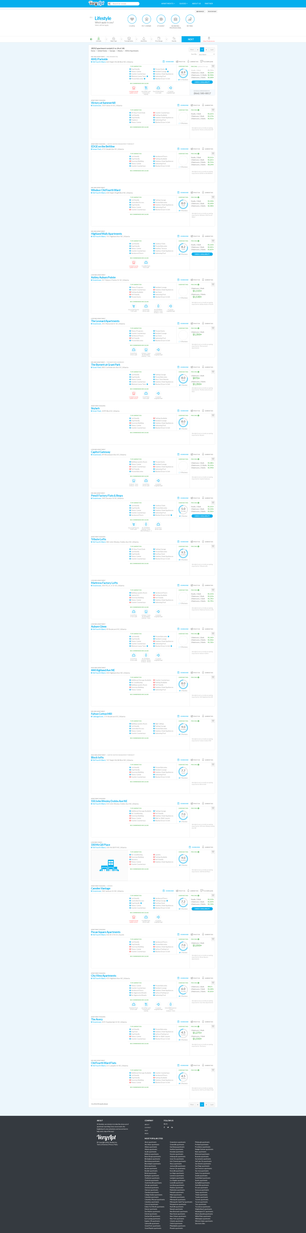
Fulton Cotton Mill (101, 713)
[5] (128, 39)
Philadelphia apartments (177, 1226)
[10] (173, 39)
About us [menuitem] (196, 4)
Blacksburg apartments (152, 1161)
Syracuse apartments (202, 1190)
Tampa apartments (201, 1192)
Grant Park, (96, 367)
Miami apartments (176, 1195)
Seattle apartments (201, 1176)
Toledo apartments (201, 1195)
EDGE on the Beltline (103, 146)
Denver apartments (151, 1209)
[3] (113, 39)
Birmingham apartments (152, 1159)
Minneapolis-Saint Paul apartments (181, 1202)
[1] (98, 39)
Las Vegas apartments (177, 1173)
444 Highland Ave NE (103, 670)
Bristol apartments (150, 1173)
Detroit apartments (151, 1214)
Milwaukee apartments (177, 1197)
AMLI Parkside (99, 59)
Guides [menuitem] (182, 4)
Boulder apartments (151, 1171)
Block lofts (97, 757)
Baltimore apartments (152, 1154)
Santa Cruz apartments (202, 1173)
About (147, 1124)
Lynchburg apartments (177, 1185)
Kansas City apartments (177, 1168)
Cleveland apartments (152, 1192)
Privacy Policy (113, 1144)
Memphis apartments (177, 1192)
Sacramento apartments (203, 1159)
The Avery (97, 1019)
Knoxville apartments (176, 1171)
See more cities (200, 1223)
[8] (148, 39)
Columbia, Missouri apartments (155, 1199)
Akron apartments (150, 1142)
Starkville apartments (202, 1185)
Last (211, 50)
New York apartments (177, 1219)
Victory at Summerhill (103, 102)
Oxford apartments (176, 1223)
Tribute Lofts (98, 539)
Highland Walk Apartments (106, 233)
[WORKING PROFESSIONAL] (175, 19)
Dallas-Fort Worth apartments (154, 1207)
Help (146, 1130)
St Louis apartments (201, 1188)
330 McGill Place (100, 844)
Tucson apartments (201, 1202)
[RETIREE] (190, 19)
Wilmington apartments (202, 1219)
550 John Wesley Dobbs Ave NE (109, 801)
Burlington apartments (152, 1176)
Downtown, (96, 106)
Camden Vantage (100, 888)
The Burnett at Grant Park (105, 364)
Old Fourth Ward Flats (103, 1063)
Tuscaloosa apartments (202, 1207)
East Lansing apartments (152, 1219)
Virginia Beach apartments (203, 1209)
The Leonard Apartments (105, 321)
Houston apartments (176, 1154)
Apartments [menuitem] (167, 4)
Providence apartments (202, 1147)
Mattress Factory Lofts (104, 582)
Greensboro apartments (178, 1142)
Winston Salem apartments (204, 1221)
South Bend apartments (202, 1178)
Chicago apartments (151, 1185)
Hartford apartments (176, 1149)
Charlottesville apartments (153, 1183)
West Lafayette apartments (204, 1214)
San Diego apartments (202, 1166)
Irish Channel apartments (178, 1161)
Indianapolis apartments (177, 1156)
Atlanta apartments (151, 1149)
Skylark (95, 408)
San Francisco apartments (203, 1168)
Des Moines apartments (152, 1211)
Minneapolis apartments (177, 1199)
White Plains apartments (203, 1216)
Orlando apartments (176, 1221)
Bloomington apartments (153, 1164)
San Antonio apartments (203, 1164)
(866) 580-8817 (202, 93)
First (192, 50)
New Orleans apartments (178, 1216)
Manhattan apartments (177, 1190)
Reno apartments (200, 1152)
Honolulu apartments (176, 1152)
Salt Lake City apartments (203, 1161)
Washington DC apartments (204, 1211)
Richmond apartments (202, 1154)
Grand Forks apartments (152, 1226)
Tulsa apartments (200, 1204)
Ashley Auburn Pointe (103, 277)
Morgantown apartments (178, 1204)
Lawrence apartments (177, 1176)
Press (146, 1133)
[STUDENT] (161, 19)
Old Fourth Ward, (99, 62)
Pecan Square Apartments (105, 932)
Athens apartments (151, 1147)
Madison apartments (176, 1188)
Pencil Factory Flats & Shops (107, 495)
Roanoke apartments (202, 1156)
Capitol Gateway (100, 452)
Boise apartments (150, 1166)
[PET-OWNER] (146, 19)
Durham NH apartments (152, 1216)
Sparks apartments (201, 1180)
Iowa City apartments (177, 1159)
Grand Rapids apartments (153, 1228)
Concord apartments (151, 1204)
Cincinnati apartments (152, 1188)
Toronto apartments (201, 1199)
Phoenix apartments (176, 1228)
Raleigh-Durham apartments (204, 1149)
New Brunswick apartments (179, 1211)
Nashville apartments (176, 1207)
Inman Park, (96, 149)
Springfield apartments (202, 1183)
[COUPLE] (132, 19)
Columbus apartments (152, 1202)
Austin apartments (150, 1152)
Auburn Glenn (98, 626)
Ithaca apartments (176, 1164)
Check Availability (202, 82)
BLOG (166, 1124)
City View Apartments (103, 975)
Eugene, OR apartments (152, 1221)
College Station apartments (153, 1195)
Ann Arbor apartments (152, 1144)
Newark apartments (176, 1209)
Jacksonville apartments (177, 1166)
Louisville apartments (176, 1183)
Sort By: (194, 54)
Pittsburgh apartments (202, 1142)
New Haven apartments (177, 1214)
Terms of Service (102, 1144)
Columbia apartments (152, 1197)
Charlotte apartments (151, 1180)
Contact (148, 1127)
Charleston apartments (152, 1178)
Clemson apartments (151, 1190)
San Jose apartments (202, 1171)
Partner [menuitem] (209, 4)
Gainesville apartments (152, 1223)
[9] (158, 39)
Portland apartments (201, 1144)
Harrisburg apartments (177, 1147)
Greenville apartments (177, 1144)
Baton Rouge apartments (153, 1156)
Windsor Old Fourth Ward (105, 190)
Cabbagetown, (98, 717)
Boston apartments (151, 1168)
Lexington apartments (177, 1178)
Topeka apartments (201, 1197)
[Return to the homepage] (96, 4)
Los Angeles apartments (177, 1180)
